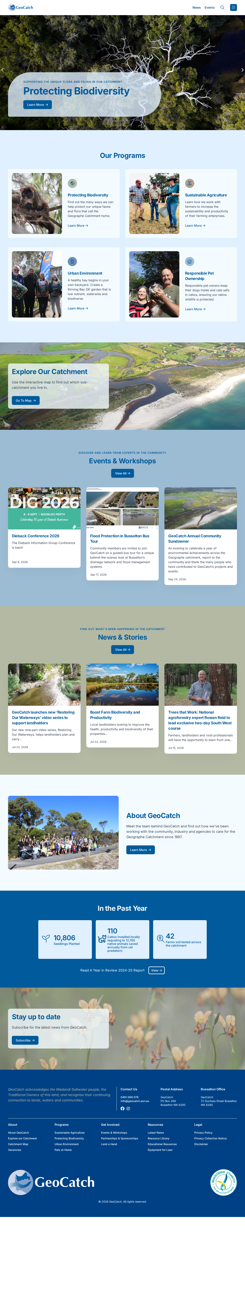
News (197, 7)
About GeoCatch (18, 1132)
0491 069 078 (130, 1097)
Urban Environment (67, 1144)
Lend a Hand (109, 1144)
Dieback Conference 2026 (35, 536)
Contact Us (129, 1089)
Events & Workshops (114, 1132)
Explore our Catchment (22, 1138)
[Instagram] (128, 1109)
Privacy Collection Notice (210, 1138)
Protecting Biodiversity (69, 1138)
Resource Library (158, 1138)
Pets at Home (63, 1149)
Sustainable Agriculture (70, 1132)
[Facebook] (122, 1109)
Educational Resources (162, 1144)
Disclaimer (201, 1144)
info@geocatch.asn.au (135, 1101)
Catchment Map (18, 1144)
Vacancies (14, 1149)
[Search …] (222, 7)
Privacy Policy (203, 1132)
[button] (2, 69)
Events (210, 7)
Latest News (156, 1132)
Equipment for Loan (160, 1149)
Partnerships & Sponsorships (119, 1138)
